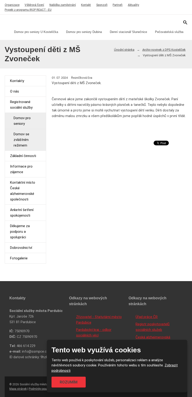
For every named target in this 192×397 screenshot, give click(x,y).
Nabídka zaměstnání (62, 5)
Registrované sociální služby (21, 105)
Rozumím (69, 382)
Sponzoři (101, 5)
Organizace (12, 5)
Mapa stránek (18, 388)
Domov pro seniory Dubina (84, 32)
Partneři (117, 5)
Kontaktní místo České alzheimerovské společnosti (22, 190)
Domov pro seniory (22, 121)
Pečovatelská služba (169, 32)
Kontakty (17, 81)
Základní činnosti (23, 156)
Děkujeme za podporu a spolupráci (20, 231)
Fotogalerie (19, 258)
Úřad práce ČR (147, 317)
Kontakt (86, 5)
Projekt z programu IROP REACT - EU (28, 9)
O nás (14, 91)
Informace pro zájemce (21, 169)
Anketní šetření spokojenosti (21, 213)
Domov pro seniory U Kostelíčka (36, 32)
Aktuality (133, 5)
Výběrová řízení (34, 5)
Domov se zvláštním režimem (21, 139)
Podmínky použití (40, 388)
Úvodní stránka (124, 49)
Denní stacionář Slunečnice (128, 32)
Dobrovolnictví (21, 248)
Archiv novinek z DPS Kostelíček (164, 49)
